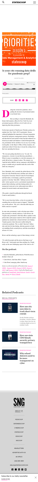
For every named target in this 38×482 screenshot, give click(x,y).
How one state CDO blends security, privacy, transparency (27, 339)
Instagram (22, 469)
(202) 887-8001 (19, 461)
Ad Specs (19, 457)
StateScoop (19, 432)
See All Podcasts (9, 298)
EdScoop (19, 436)
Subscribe (5, 479)
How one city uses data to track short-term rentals (27, 310)
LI (19, 469)
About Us (19, 411)
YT (25, 469)
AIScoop (19, 440)
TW (16, 469)
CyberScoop (19, 428)
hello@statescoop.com (19, 465)
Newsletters (19, 448)
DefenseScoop (19, 424)
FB (12, 469)
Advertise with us (19, 452)
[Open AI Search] (5, 2)
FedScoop (19, 419)
